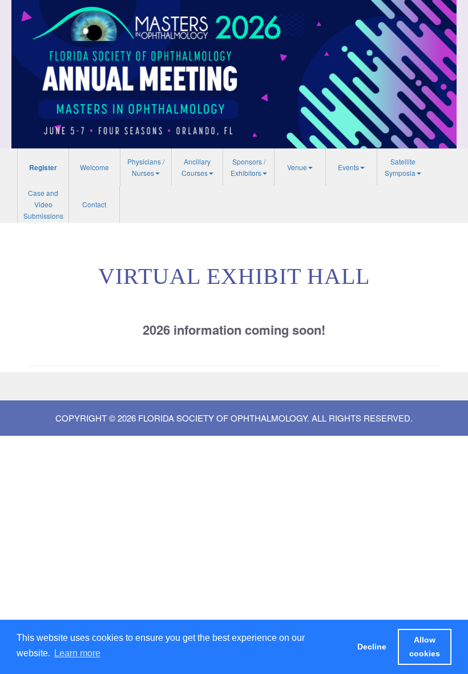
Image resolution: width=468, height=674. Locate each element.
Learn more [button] (77, 653)
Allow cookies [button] (424, 646)
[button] (145, 167)
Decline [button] (371, 646)
